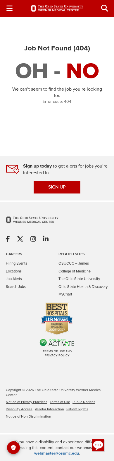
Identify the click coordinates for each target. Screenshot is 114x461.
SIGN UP (57, 187)
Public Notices (83, 401)
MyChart (65, 294)
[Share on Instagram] (33, 239)
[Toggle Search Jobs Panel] (104, 8)
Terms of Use (60, 401)
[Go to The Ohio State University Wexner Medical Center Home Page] (32, 223)
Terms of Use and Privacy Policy (57, 353)
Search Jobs (16, 286)
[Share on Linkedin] (46, 239)
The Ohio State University (79, 278)
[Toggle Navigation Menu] (9, 8)
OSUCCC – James (73, 263)
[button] (98, 445)
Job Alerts (14, 278)
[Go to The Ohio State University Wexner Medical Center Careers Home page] (57, 8)
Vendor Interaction (49, 409)
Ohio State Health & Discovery (83, 286)
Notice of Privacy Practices (26, 401)
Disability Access (19, 409)
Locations (14, 271)
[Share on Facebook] (8, 239)
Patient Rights (77, 409)
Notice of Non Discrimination (28, 416)
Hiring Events (16, 263)
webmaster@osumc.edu (56, 453)
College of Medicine (74, 271)
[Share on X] (20, 239)
